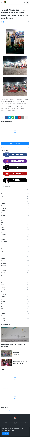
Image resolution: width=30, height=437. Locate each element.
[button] (2, 2)
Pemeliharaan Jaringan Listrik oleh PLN (13, 345)
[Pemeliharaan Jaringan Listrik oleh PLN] (15, 334)
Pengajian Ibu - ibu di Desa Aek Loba (20, 362)
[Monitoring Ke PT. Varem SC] (6, 353)
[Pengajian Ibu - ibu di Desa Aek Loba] (6, 362)
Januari (15, 232)
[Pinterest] (19, 117)
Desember (15, 206)
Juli (15, 191)
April (15, 198)
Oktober (15, 210)
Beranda (3, 7)
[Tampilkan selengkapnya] (26, 117)
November (15, 208)
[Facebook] (6, 117)
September (15, 213)
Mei (15, 196)
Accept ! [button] (6, 433)
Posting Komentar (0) (15, 143)
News (10, 411)
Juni (15, 194)
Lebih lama (25, 147)
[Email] (22, 117)
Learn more (11, 430)
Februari (15, 203)
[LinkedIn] (16, 117)
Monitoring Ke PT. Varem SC (19, 353)
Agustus (15, 189)
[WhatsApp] (12, 117)
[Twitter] (9, 117)
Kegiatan (4, 411)
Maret (15, 201)
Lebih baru (4, 147)
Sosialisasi (17, 411)
